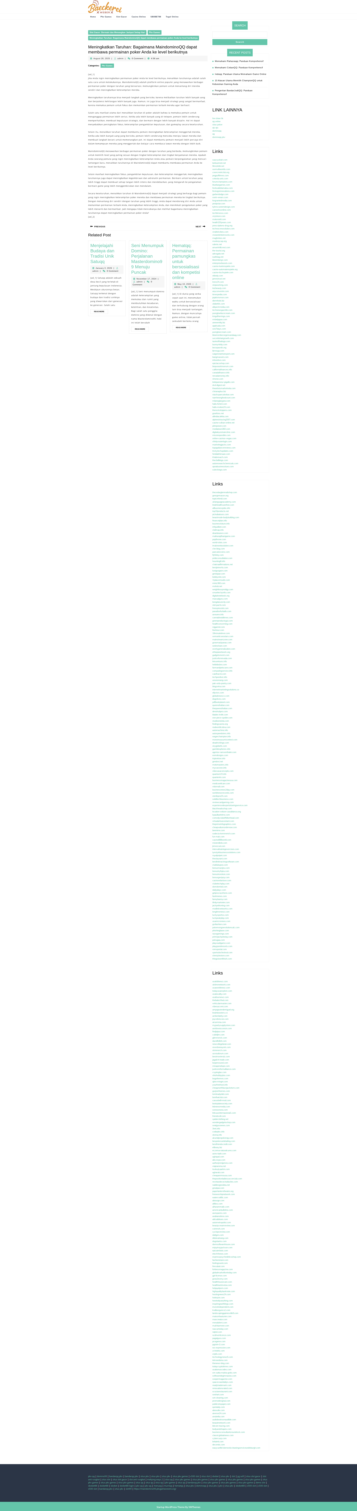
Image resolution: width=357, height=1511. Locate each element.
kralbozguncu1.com (221, 1310)
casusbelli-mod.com (221, 1100)
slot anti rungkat (137, 1479)
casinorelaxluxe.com (221, 880)
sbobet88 (92, 1485)
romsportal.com (219, 949)
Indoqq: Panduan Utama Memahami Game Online (240, 74)
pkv (221, 1485)
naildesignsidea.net (221, 1185)
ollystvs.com (218, 692)
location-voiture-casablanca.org (226, 811)
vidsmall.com (218, 786)
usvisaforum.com (220, 1053)
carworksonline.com (221, 210)
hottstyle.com (218, 1297)
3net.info (216, 1128)
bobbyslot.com (219, 577)
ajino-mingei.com (220, 1081)
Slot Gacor (121, 17)
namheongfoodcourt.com (223, 397)
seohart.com (218, 1394)
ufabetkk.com (218, 304)
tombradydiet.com (220, 1094)
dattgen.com (218, 1235)
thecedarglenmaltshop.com (224, 492)
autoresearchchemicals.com (225, 463)
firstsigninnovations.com (223, 191)
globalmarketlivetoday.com (224, 1272)
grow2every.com (220, 1279)
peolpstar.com (218, 203)
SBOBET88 (155, 17)
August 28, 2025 (101, 58)
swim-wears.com (220, 197)
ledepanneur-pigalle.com (223, 382)
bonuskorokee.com (221, 874)
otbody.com (217, 275)
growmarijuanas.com (221, 642)
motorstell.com (219, 219)
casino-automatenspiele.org (224, 269)
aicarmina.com (219, 1022)
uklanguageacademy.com (224, 502)
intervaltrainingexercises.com (225, 849)
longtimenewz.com (221, 912)
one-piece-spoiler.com (222, 717)
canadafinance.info (220, 372)
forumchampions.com (222, 182)
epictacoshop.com (220, 363)
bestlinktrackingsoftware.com (225, 861)
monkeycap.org (219, 241)
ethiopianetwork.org (221, 652)
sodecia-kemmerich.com (223, 833)
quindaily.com (218, 1407)
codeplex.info (218, 1131)
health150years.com (221, 222)
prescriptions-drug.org (222, 225)
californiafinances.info (222, 369)
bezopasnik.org (219, 347)
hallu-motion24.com (221, 407)
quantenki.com (219, 777)
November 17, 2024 (146, 279)
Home (93, 17)
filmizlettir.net (218, 166)
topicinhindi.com (219, 498)
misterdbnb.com (219, 843)
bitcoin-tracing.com (221, 1426)
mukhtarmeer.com (220, 1325)
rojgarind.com (218, 627)
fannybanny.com (219, 899)
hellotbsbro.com (219, 664)
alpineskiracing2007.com (223, 419)
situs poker (217, 124)
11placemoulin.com (221, 580)
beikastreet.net (219, 163)
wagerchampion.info (221, 736)
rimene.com (217, 379)
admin (120, 58)
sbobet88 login (127, 1485)
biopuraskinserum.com (222, 366)
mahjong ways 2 (155, 1479)
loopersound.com (220, 1063)
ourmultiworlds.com (221, 169)
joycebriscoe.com (220, 1019)
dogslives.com (219, 699)
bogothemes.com (220, 1078)
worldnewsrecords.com (223, 793)
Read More (101, 312)
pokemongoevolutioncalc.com (226, 927)
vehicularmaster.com (221, 1003)
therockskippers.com (222, 410)
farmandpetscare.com (222, 667)
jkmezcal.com (218, 846)
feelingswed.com (220, 1263)
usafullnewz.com (220, 981)
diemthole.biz (218, 300)
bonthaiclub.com (219, 1097)
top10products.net (220, 511)
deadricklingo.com (220, 743)
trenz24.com (218, 282)
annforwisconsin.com (222, 1028)
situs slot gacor (253, 1476)
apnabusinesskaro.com (223, 466)
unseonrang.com (220, 680)
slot (233, 1476)
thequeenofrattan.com (222, 708)
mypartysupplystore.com (223, 1025)
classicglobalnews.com (223, 1435)
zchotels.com (218, 1351)
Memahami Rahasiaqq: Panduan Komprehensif (239, 61)
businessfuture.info (221, 523)
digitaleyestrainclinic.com (223, 432)
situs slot (205, 1476)
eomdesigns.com (220, 755)
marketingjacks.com (221, 444)
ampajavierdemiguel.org (223, 1009)
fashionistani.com (220, 1260)
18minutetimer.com (221, 633)
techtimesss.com (220, 213)
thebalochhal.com (220, 1000)
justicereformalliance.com (224, 1069)
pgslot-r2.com (218, 1344)
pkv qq (91, 1476)
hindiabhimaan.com (221, 454)
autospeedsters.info (221, 733)
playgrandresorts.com (222, 946)
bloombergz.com (220, 260)
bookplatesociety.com (222, 1103)
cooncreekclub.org (220, 172)
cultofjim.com (218, 1034)
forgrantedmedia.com (222, 200)
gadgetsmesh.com (220, 655)
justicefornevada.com (222, 658)
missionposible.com (221, 435)
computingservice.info (222, 671)
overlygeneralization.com (223, 649)
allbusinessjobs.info (221, 508)
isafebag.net (217, 257)
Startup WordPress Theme (171, 1507)
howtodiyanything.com (222, 1300)
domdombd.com (219, 886)
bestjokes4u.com (220, 567)
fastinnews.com (219, 896)
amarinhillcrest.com (221, 247)
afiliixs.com (217, 1203)
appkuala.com (218, 326)
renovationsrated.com (222, 1388)
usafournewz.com (220, 997)
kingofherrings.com (221, 316)
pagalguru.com (219, 1338)
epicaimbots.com (220, 1250)
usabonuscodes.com (221, 1369)
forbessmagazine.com (222, 1269)
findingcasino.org (220, 724)
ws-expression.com (221, 1347)
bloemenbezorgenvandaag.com (226, 335)
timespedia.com (219, 294)
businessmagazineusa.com (224, 780)
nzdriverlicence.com (221, 1335)
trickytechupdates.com (222, 451)
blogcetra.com (218, 686)
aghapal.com (218, 1156)
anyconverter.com (220, 291)
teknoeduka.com (220, 1360)
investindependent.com (222, 1307)
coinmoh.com (218, 1229)
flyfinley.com (218, 555)
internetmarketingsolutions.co (225, 689)
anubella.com (218, 1416)
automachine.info (220, 730)
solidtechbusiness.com (222, 799)
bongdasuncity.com (221, 602)
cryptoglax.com (219, 1072)
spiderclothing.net (220, 1119)
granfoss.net (218, 413)
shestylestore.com (220, 955)
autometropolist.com (221, 1222)
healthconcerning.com (222, 624)
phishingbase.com (220, 930)
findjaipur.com (218, 1031)
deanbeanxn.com (220, 533)
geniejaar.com (218, 574)
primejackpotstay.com (222, 937)
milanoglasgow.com (221, 401)
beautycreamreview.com (223, 1225)
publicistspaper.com (221, 1404)
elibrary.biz (217, 1147)
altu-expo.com (218, 1160)
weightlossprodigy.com (222, 589)
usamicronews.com (221, 921)
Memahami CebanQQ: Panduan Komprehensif (239, 67)
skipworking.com (220, 285)
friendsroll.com (219, 1116)
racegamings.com (220, 933)
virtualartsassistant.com (223, 821)
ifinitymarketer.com (221, 902)
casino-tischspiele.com (222, 272)
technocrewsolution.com (223, 228)
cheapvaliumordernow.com (224, 827)
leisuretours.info (219, 661)
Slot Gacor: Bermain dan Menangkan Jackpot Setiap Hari (117, 32)
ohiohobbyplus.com (221, 1075)
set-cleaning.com (220, 1398)
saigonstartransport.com (223, 354)
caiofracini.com (219, 674)
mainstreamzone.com (222, 639)
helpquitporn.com (220, 1288)
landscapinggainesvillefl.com (225, 1313)
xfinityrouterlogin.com (222, 441)
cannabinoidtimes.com (222, 617)
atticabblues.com (220, 1219)
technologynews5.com (222, 1357)
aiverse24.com (219, 1413)
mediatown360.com (221, 429)
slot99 (129, 1488)
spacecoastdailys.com (222, 1382)
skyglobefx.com (219, 746)
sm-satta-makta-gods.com (224, 1372)
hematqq (179, 1485)
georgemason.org (220, 495)
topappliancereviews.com (224, 447)
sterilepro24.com (220, 796)
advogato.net (218, 253)
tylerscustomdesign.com (223, 207)
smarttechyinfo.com (221, 592)
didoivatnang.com (220, 1238)
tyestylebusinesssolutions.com (226, 852)
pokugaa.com (218, 940)
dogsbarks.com (219, 1241)
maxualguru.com (220, 599)
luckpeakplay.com (220, 918)
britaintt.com (218, 1441)
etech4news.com (220, 1254)
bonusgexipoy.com (221, 877)
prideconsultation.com (222, 558)
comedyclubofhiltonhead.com (225, 818)
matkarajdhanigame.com (223, 536)
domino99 (102, 1476)
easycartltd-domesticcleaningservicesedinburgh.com (236, 1448)
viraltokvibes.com (220, 232)
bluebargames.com (221, 185)
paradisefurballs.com (221, 611)
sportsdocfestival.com (222, 952)
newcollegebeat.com (221, 1044)
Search (240, 25)
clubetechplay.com (220, 883)
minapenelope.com (221, 1066)
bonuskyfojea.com (220, 871)
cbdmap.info (218, 530)
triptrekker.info (218, 758)
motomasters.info (220, 764)
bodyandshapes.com (221, 1429)
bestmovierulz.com (221, 1056)
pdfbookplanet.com (221, 702)
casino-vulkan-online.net (223, 422)
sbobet (215, 1476)
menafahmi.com (219, 1322)
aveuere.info (218, 614)
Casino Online (139, 17)
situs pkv (144, 1476)
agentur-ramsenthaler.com (224, 752)
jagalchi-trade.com (220, 1060)
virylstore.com (218, 216)
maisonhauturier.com (221, 1316)
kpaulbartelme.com (221, 815)
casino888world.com (221, 840)
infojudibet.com (219, 527)
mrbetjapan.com (219, 319)
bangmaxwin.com (220, 357)
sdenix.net (217, 244)
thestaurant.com (219, 858)
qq (213, 134)
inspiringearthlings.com (222, 1304)
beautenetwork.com (221, 1423)
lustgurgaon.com (220, 570)
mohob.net (217, 586)
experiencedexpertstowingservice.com (230, 805)
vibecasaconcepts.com (223, 771)
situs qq (169, 1479)
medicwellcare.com (221, 783)
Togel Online (172, 17)
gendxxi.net (217, 761)
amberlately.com (219, 1016)
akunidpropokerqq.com (222, 1138)
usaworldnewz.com (221, 987)
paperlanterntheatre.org (222, 1191)
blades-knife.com (220, 714)
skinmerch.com (219, 1050)
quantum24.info (219, 774)
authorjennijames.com (222, 1163)
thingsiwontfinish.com (222, 959)
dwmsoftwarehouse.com (223, 1244)
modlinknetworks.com (222, 908)
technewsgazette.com (222, 310)
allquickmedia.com (220, 307)
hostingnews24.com (221, 1294)
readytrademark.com (221, 1385)
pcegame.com (218, 1341)
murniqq (168, 1485)
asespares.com (219, 1213)
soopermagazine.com (222, 1379)
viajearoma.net (219, 1166)
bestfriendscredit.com (222, 1144)
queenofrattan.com (220, 705)
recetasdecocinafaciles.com (225, 1182)
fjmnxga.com (218, 351)
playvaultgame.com (221, 943)
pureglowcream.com (221, 332)
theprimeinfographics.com (224, 824)
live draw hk (217, 118)
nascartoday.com (220, 1329)
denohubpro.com (220, 711)
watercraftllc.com (220, 1197)
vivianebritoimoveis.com (223, 235)
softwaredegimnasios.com (224, 1376)
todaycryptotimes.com (222, 1366)
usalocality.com (219, 994)
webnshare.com (219, 646)
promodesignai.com (221, 1401)
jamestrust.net (218, 278)
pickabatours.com (220, 514)
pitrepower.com (219, 426)
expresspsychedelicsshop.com (226, 1257)
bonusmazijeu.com (221, 868)
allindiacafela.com (220, 416)
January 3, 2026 (104, 268)
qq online (216, 121)
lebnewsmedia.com (221, 1106)
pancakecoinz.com (221, 552)
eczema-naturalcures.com (224, 1150)
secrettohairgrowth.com (223, 338)
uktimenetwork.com (221, 984)
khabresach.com (220, 457)
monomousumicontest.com (224, 739)
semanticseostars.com (222, 636)
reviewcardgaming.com (223, 802)
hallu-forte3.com (219, 404)
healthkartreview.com (222, 1285)
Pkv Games (106, 17)
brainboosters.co (220, 1013)
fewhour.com (218, 630)
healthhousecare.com (222, 1282)
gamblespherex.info (221, 749)
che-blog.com (218, 548)
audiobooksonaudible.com (224, 1419)
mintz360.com (218, 583)
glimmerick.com (219, 1038)
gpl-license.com (219, 1275)
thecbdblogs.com (220, 460)
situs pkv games (180, 1476)
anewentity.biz (218, 322)
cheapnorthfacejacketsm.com (225, 1088)
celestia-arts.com (220, 178)
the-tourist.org (218, 250)
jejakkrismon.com (220, 297)
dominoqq (216, 131)
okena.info (217, 1135)
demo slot (260, 1482)
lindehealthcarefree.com (223, 505)
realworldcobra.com (221, 727)
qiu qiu (215, 127)
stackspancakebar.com (223, 394)
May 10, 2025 (184, 284)
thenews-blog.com (220, 1363)
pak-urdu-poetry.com (221, 683)
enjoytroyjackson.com (222, 1247)
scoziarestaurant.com (222, 1391)
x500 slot (194, 1476)
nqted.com (217, 1332)
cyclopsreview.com (221, 1232)
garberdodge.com (220, 194)
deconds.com (218, 1444)
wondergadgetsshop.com (223, 1122)
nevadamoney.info (220, 376)
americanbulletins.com (222, 1210)
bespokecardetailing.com (223, 1141)
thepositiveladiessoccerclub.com (227, 1178)
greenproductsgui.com (222, 621)
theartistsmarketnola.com (224, 388)
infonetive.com (219, 360)
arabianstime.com (220, 1216)
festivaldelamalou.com (222, 188)
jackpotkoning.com (221, 905)
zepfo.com (217, 1354)
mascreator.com (219, 1319)
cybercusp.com (219, 1438)
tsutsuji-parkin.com (221, 1169)
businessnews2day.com (223, 790)
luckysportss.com (220, 915)
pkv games (170, 1482)
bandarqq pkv (116, 1476)
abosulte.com (218, 1410)
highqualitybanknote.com (223, 1291)
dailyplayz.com (219, 890)
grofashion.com (219, 924)
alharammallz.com (220, 1207)
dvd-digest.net (218, 385)
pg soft (240, 1476)
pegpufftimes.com (220, 175)
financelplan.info (219, 520)
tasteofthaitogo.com (221, 341)
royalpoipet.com (219, 855)
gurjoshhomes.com (221, 1091)
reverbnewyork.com (221, 1047)
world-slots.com (219, 542)
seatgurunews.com (221, 1125)
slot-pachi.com (219, 605)
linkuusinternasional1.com (224, 1113)
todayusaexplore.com (222, 991)
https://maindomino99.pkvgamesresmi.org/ (155, 1488)
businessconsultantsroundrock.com (228, 1432)
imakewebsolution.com (222, 545)
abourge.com (218, 1200)
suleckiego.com (219, 469)
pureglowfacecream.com (223, 313)
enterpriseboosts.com (222, 263)
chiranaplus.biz (219, 391)
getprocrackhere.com (222, 893)
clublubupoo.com (220, 865)
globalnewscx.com (220, 696)
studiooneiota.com (220, 721)
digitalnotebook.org (220, 595)
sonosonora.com (220, 1110)
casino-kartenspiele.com (223, 266)
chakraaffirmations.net (222, 564)
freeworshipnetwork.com (223, 1194)
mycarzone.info (219, 768)
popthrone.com (219, 539)
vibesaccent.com (220, 1006)
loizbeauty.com (219, 288)
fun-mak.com (218, 836)
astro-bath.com (219, 1153)
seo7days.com (219, 329)
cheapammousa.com (222, 1175)
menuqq (158, 1485)
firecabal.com (218, 1266)
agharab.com (218, 1172)
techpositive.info (219, 677)
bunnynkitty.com (219, 344)
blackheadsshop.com (222, 808)
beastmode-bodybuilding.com (225, 517)
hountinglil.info (218, 561)
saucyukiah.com (219, 160)
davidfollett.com (219, 1041)
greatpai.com (218, 1188)
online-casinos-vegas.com (224, 438)
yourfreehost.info (220, 1085)
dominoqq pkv (218, 137)
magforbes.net (218, 238)
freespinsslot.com (220, 608)
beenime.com (218, 830)
